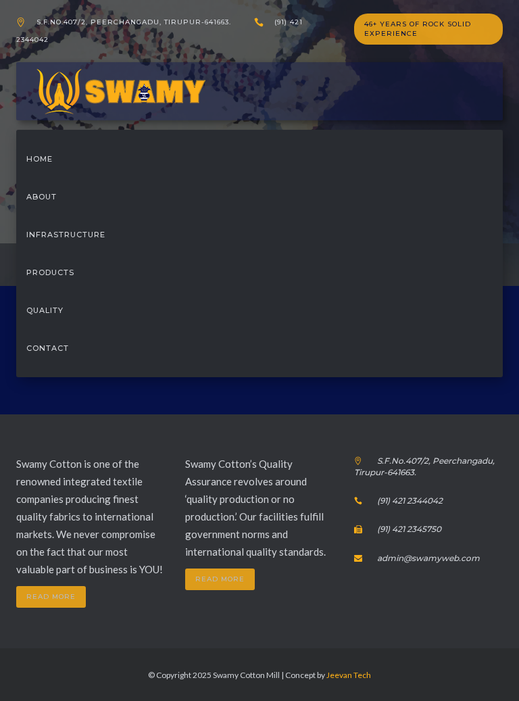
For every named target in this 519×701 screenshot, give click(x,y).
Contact (47, 348)
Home (39, 159)
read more (51, 596)
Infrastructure (65, 234)
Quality (45, 310)
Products (50, 272)
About (41, 196)
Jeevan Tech (348, 675)
